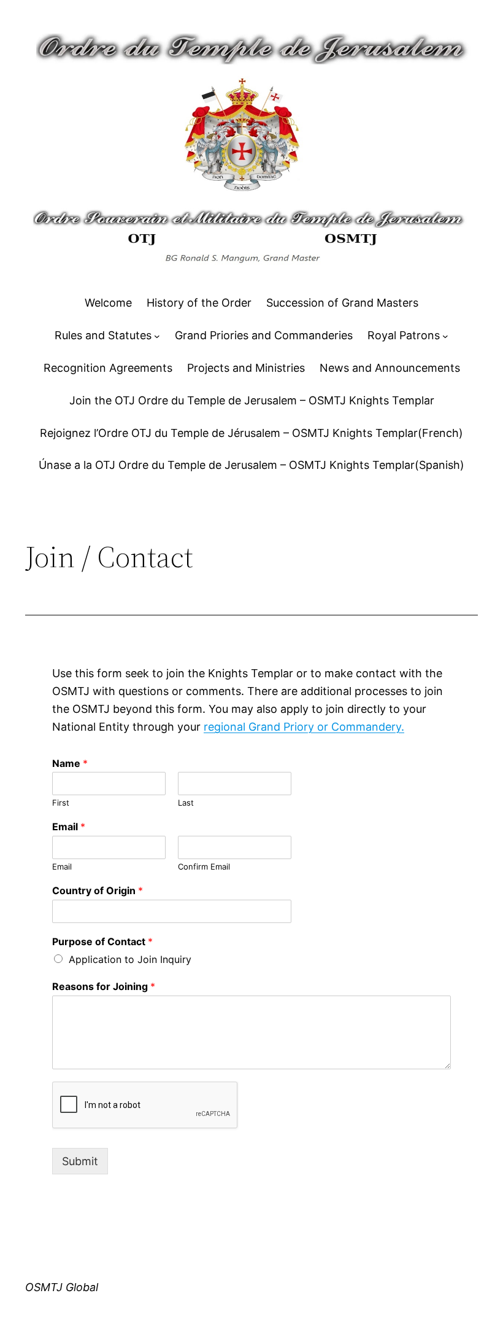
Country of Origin (97, 890)
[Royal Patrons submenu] (445, 336)
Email (68, 826)
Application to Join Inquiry (130, 959)
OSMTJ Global (61, 1287)
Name (70, 763)
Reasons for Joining (103, 986)
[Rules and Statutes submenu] (157, 336)
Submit (80, 1161)
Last (186, 802)
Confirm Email (204, 866)
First (60, 802)
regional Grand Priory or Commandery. (304, 726)
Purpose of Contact (102, 941)
